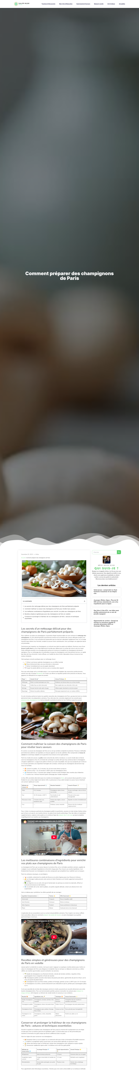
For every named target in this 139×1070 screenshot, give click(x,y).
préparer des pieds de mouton (52, 915)
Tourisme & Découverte (48, 4)
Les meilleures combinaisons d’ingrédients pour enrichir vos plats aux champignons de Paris (53, 611)
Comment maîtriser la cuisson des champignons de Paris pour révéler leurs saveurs (50, 609)
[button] (84, 601)
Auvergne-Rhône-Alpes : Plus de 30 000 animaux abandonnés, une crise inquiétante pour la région (106, 602)
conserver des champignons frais (30, 700)
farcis (62, 778)
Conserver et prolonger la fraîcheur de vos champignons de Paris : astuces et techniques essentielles (52, 617)
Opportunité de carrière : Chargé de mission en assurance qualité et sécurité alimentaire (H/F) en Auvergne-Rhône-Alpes (106, 623)
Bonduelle (40, 673)
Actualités (122, 4)
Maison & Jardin (98, 4)
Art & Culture (111, 4)
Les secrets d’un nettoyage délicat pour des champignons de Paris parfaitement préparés (51, 606)
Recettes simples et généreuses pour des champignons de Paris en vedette (47, 614)
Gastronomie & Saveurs (83, 4)
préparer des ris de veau (66, 815)
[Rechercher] (119, 552)
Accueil (23, 557)
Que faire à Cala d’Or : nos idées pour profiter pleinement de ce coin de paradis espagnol (106, 612)
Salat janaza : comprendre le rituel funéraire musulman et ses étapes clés (105, 591)
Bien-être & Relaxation (65, 4)
